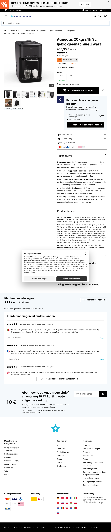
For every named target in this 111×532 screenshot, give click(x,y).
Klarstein (60, 456)
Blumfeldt (61, 449)
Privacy (7, 527)
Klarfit (59, 462)
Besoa (59, 459)
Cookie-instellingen (91, 485)
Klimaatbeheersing (11, 461)
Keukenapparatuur (11, 454)
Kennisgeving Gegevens (92, 481)
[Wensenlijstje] (100, 16)
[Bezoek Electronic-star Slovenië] (58, 513)
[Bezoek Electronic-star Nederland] (71, 508)
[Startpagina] (7, 30)
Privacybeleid (87, 501)
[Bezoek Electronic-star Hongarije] (71, 503)
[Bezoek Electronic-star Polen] (75, 503)
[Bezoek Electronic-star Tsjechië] (66, 503)
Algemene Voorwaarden (23, 527)
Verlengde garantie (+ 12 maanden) (79, 116)
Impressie (41, 527)
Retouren (86, 452)
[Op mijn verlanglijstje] (103, 90)
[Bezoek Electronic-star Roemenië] (62, 508)
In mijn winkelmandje (80, 90)
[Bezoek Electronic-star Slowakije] (62, 503)
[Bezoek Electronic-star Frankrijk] (71, 498)
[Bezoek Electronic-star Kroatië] (58, 508)
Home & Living (15, 30)
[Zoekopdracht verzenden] (4, 23)
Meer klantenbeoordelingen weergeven (59, 379)
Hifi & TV (8, 475)
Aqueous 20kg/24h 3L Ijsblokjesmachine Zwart (20, 33)
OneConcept (62, 466)
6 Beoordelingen (62, 56)
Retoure (86, 459)
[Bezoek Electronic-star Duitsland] (58, 498)
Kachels (7, 457)
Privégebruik (71, 30)
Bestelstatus (88, 456)
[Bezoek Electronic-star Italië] (75, 498)
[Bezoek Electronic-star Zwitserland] (66, 498)
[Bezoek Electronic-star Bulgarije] (66, 508)
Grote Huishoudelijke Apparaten (35, 30)
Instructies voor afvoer (92, 478)
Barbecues (8, 468)
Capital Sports (63, 452)
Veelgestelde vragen (91, 449)
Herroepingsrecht (90, 468)
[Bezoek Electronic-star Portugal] (75, 508)
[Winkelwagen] (105, 16)
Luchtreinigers (10, 464)
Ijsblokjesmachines (56, 30)
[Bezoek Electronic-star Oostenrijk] (62, 498)
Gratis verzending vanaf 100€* (96, 10)
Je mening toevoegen (94, 300)
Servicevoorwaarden (89, 503)
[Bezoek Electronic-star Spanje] (58, 503)
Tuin (6, 471)
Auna (59, 445)
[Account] (95, 16)
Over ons (86, 445)
